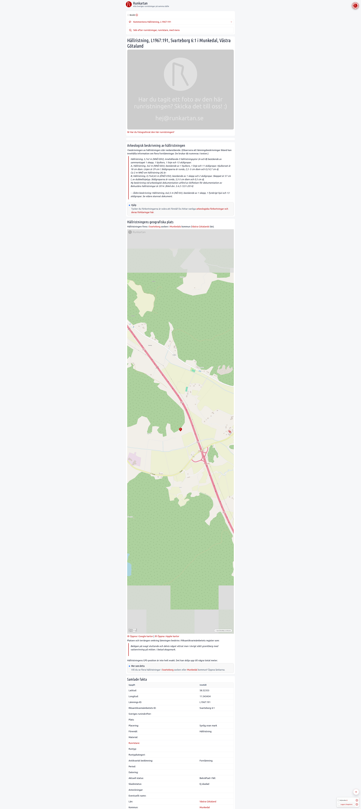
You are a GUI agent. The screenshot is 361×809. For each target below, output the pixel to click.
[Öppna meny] (356, 792)
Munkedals (175, 226)
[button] (180, 430)
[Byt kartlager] (229, 431)
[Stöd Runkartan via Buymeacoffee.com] (355, 5)
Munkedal (192, 669)
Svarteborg (154, 226)
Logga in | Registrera (346, 804)
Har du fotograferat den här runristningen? (151, 132)
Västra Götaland (208, 801)
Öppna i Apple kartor (168, 636)
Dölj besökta (344, 800)
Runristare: (134, 743)
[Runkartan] (129, 4)
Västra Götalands (200, 226)
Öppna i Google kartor (141, 636)
